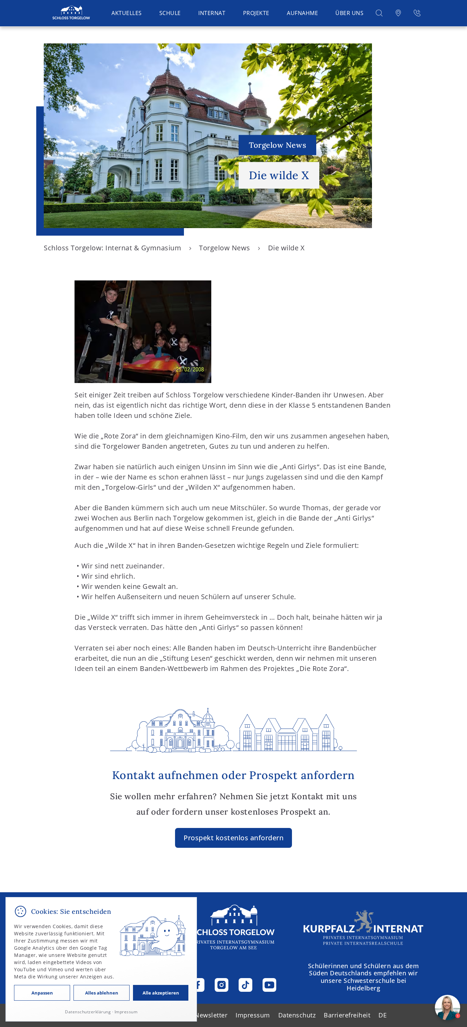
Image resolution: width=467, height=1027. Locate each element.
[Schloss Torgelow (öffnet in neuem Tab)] (363, 927)
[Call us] (417, 12)
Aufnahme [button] (302, 13)
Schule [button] (170, 13)
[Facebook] (197, 985)
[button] (379, 12)
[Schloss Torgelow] (71, 13)
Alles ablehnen (101, 993)
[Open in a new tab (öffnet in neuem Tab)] (398, 12)
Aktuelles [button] (126, 13)
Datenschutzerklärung (88, 1012)
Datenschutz (297, 1015)
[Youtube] (269, 985)
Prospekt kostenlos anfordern (233, 837)
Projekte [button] (256, 13)
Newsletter (211, 1015)
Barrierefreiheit (347, 1015)
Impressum (253, 1015)
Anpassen (42, 993)
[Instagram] (221, 985)
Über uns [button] (349, 13)
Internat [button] (211, 13)
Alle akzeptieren (161, 993)
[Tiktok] (245, 985)
